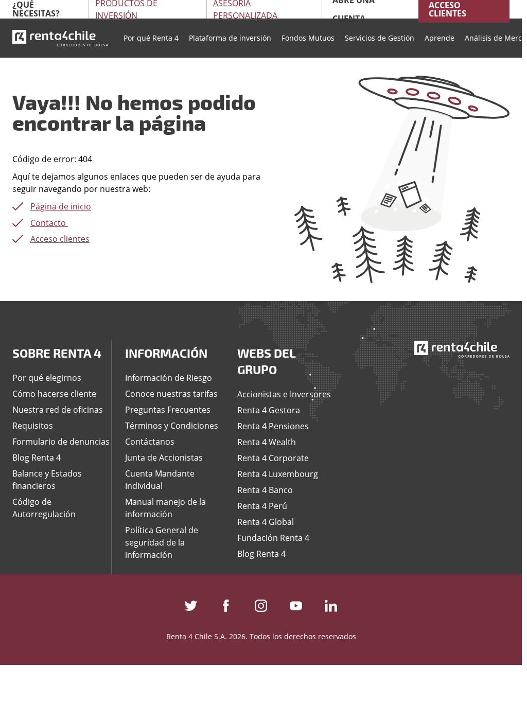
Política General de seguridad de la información (161, 542)
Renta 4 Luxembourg (277, 474)
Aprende (439, 38)
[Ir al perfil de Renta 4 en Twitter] (191, 603)
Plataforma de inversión (230, 38)
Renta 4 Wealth (266, 442)
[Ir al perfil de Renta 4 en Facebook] (226, 603)
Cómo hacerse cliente (54, 393)
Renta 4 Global (265, 522)
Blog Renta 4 (36, 457)
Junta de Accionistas (164, 457)
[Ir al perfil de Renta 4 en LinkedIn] (331, 603)
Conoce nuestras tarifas (171, 393)
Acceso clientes (60, 238)
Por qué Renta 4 (151, 38)
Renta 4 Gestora (268, 410)
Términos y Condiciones (171, 425)
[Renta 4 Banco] (462, 349)
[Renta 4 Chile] (60, 38)
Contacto (49, 223)
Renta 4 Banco (265, 490)
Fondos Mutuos (308, 38)
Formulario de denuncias (61, 441)
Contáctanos (149, 441)
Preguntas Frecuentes (167, 409)
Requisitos (32, 425)
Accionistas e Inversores (284, 394)
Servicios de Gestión (379, 38)
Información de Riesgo (168, 377)
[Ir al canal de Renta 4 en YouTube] (296, 603)
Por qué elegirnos (46, 377)
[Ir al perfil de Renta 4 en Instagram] (261, 603)
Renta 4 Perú (262, 506)
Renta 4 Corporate (273, 458)
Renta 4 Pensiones (273, 426)
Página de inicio (60, 206)
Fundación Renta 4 (273, 537)
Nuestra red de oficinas (57, 409)
